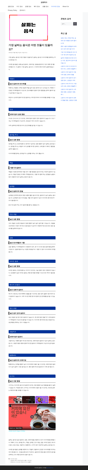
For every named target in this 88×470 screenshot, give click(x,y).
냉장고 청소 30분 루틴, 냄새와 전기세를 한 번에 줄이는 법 (68, 40)
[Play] (42, 399)
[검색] (75, 23)
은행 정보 (28, 6)
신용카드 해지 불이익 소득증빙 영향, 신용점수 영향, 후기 (68, 92)
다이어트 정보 (55, 6)
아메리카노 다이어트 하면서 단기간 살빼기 (20, 462)
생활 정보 (45, 6)
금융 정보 (11, 6)
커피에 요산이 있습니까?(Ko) (20, 406)
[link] (10, 405)
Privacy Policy (12, 10)
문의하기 (22, 10)
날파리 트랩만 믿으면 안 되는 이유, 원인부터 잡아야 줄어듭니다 (69, 60)
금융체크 (44, 2)
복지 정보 (37, 6)
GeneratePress (49, 467)
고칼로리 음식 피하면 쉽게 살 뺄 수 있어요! (21, 460)
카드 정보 (20, 6)
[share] (53, 405)
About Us (66, 6)
